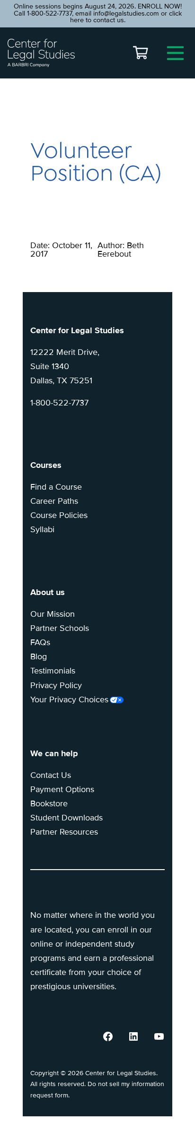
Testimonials (52, 670)
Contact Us (50, 775)
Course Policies (59, 515)
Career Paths (54, 501)
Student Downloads (66, 817)
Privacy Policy (56, 685)
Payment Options (62, 789)
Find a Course (56, 487)
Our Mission (52, 614)
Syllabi (42, 529)
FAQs (40, 642)
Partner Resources (64, 832)
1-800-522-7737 (59, 402)
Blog (38, 656)
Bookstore (49, 803)
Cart (140, 53)
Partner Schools (59, 628)
